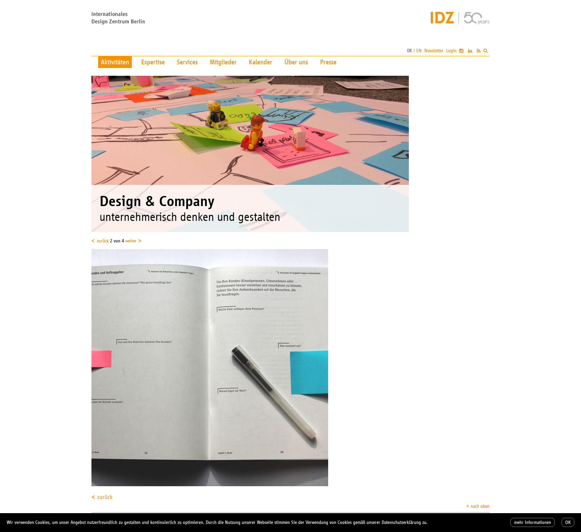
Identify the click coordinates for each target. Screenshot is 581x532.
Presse (328, 62)
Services (187, 62)
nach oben (480, 506)
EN (419, 50)
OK (568, 522)
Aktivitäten (115, 62)
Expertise (153, 62)
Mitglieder (223, 62)
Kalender (260, 62)
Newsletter (433, 50)
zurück (103, 240)
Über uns (296, 62)
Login (451, 50)
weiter (131, 240)
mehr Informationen (532, 522)
